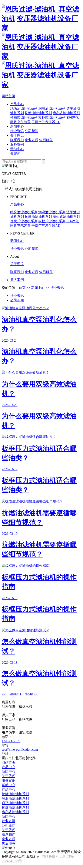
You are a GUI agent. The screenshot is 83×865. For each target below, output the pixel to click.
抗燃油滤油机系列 (38, 113)
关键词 (15, 153)
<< (4, 694)
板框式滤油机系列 (52, 117)
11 (19, 694)
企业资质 (31, 140)
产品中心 (17, 104)
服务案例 (17, 144)
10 (16, 694)
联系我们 (17, 140)
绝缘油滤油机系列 (23, 108)
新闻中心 (17, 126)
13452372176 (11, 741)
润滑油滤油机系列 (52, 108)
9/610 (29, 694)
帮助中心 (17, 149)
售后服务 (46, 140)
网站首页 (8, 96)
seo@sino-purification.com (20, 749)
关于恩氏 (17, 135)
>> (36, 694)
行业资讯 (17, 131)
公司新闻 (31, 131)
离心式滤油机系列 (66, 113)
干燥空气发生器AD (45, 122)
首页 (22, 288)
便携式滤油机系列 (23, 117)
